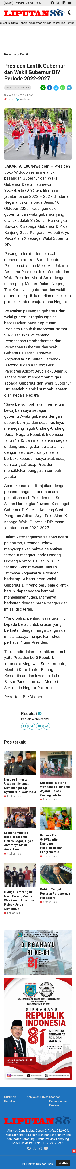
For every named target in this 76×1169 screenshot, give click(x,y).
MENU (8, 3)
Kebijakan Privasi (38, 1097)
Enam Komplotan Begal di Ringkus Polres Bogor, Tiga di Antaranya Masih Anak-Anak (19, 841)
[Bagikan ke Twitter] (56, 87)
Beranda (10, 54)
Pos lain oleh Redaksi (35, 719)
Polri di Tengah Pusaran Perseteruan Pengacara (55, 893)
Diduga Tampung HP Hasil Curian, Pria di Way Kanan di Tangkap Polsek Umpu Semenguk (19, 900)
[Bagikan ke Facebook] (49, 87)
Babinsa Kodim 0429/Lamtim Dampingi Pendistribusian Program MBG (51, 843)
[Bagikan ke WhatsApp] (62, 87)
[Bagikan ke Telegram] (69, 87)
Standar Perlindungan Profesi (58, 1101)
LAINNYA (63, 1163)
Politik (24, 54)
